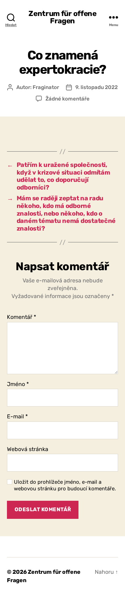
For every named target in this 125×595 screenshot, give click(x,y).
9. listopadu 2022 (96, 87)
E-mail (17, 416)
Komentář (21, 317)
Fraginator (46, 87)
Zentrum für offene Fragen (62, 17)
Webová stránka (27, 449)
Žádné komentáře (67, 99)
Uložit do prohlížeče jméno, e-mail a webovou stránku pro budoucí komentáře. (65, 485)
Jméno (18, 384)
